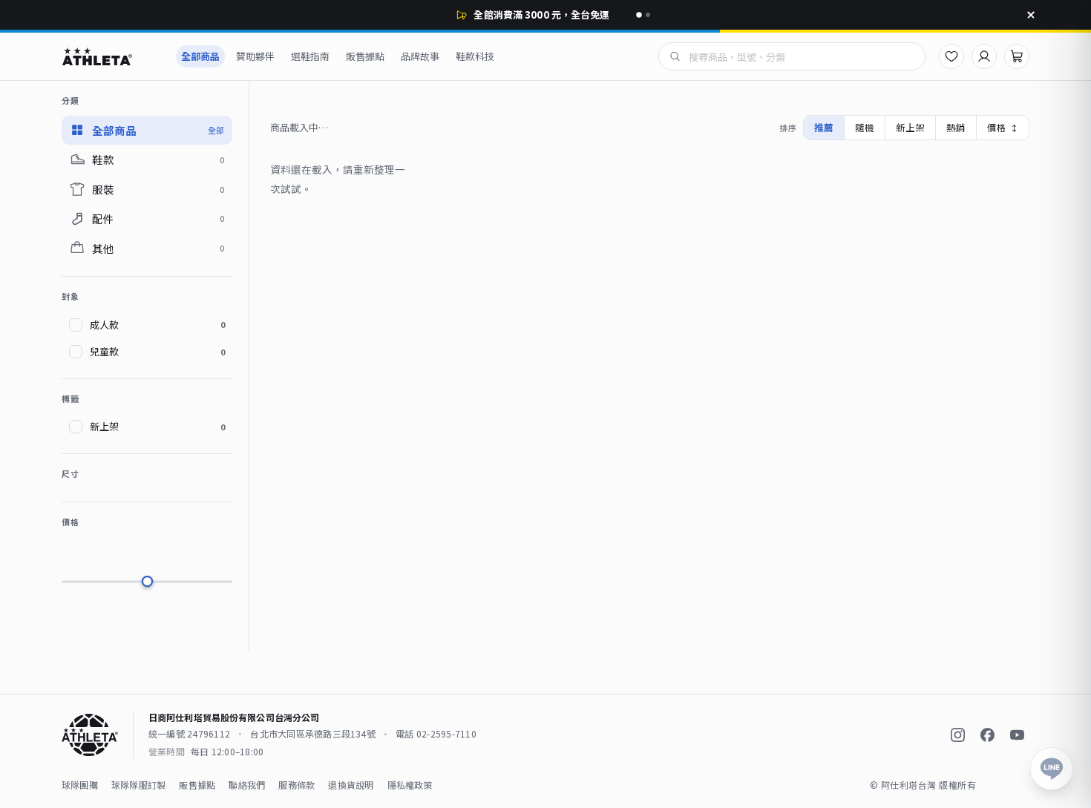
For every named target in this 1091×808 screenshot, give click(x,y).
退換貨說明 (350, 784)
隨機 (864, 127)
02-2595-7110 (446, 733)
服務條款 (296, 784)
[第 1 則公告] (639, 15)
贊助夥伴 (255, 56)
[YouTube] (1016, 735)
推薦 (823, 127)
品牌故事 (420, 56)
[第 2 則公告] (648, 15)
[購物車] (1016, 56)
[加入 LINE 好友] (1051, 768)
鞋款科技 (475, 56)
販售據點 (365, 56)
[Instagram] (957, 735)
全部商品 (200, 56)
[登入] (984, 56)
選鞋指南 (310, 56)
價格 (1002, 127)
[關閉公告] (1031, 15)
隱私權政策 (410, 784)
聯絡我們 (247, 784)
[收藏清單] (951, 56)
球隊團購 (80, 784)
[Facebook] (987, 735)
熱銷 (956, 127)
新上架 (910, 127)
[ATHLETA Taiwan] (111, 56)
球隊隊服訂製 (138, 784)
